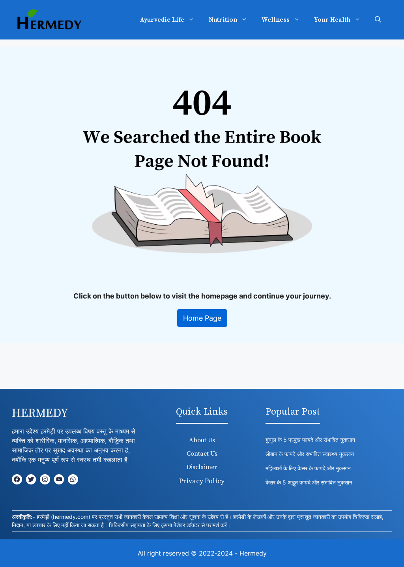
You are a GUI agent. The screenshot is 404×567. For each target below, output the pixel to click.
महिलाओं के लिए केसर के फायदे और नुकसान (308, 468)
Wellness (276, 20)
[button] (378, 20)
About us (202, 440)
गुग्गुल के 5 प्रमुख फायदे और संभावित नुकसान (310, 439)
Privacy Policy (201, 481)
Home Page (202, 318)
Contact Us (202, 454)
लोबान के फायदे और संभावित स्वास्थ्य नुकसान (310, 454)
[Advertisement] (202, 368)
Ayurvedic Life (162, 20)
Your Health (332, 20)
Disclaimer (202, 467)
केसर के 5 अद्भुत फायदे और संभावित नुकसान (309, 482)
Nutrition (223, 20)
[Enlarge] (394, 73)
